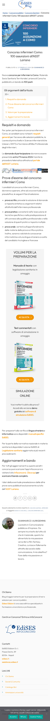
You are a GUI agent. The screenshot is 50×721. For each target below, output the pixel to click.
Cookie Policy (36, 717)
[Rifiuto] (46, 714)
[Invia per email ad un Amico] (30, 498)
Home (5, 13)
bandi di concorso (21, 510)
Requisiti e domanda (16, 99)
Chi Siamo (9, 676)
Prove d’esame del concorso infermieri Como (26, 106)
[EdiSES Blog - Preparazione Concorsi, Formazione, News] (25, 4)
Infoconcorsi (20, 472)
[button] (3, 4)
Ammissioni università (14, 692)
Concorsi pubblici (16, 13)
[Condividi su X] (25, 498)
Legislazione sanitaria (12, 450)
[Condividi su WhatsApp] (15, 498)
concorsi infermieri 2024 (35, 510)
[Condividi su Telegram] (34, 498)
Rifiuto (23, 717)
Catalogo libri (11, 687)
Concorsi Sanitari (32, 13)
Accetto (13, 717)
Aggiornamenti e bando (19, 116)
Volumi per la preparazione (20, 112)
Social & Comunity (12, 681)
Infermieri (45, 508)
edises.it (5, 659)
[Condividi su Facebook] (20, 498)
